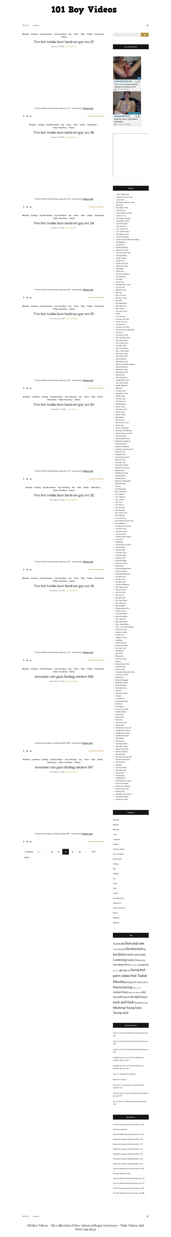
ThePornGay (120, 762)
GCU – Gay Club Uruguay (124, 627)
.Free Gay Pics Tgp (122, 319)
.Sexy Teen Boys (121, 377)
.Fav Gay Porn (120, 316)
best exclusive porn (122, 457)
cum (142, 954)
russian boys (121, 992)
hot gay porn (120, 635)
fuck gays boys (120, 576)
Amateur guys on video (123, 433)
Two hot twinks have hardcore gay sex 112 (64, 495)
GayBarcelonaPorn (122, 608)
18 (80, 852)
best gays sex (120, 462)
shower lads (119, 725)
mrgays (118, 661)
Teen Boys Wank (121, 744)
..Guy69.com (120, 245)
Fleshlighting (134, 965)
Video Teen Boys (60, 127)
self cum (132, 992)
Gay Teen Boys (60, 34)
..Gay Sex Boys (120, 226)
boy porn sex (120, 507)
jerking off (130, 982)
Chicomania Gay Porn (123, 545)
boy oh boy (119, 505)
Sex (70, 34)
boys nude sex (120, 518)
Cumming (35, 397)
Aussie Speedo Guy (122, 438)
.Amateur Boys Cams (123, 285)
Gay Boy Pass (120, 579)
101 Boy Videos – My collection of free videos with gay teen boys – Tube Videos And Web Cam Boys (85, 1227)
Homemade (117, 859)
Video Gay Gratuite (122, 786)
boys (122, 954)
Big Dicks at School (122, 468)
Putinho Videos (121, 712)
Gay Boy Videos (45, 34)
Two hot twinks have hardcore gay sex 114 (64, 223)
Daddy (130, 959)
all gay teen (119, 425)
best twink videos (121, 465)
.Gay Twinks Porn (121, 343)
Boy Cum (118, 502)
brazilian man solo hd (123, 526)
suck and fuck (123, 1002)
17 (73, 852)
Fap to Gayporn (121, 571)
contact (36, 25)
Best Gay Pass (120, 460)
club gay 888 (120, 550)
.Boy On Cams (120, 295)
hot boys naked (121, 632)
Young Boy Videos (122, 797)
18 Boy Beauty (120, 404)
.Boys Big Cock (120, 306)
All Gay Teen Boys (122, 428)
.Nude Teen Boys (121, 367)
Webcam (116, 923)
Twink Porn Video (121, 783)
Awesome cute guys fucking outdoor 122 (128, 1164)
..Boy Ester (119, 205)
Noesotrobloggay (121, 680)
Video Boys (99, 34)
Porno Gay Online (121, 709)
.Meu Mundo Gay (121, 362)
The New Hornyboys (122, 759)
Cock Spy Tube (120, 553)
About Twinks (120, 415)
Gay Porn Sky (120, 592)
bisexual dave (120, 476)
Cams (115, 834)
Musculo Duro (120, 667)
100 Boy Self (120, 396)
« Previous (29, 852)
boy (115, 954)
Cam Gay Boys (120, 534)
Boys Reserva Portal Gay (124, 521)
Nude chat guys (121, 685)
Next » (27, 857)
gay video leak (120, 603)
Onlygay (118, 696)
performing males (121, 701)
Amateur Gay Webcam (123, 431)
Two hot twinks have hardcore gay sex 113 (64, 404)
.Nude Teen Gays (121, 370)
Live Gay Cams (120, 648)
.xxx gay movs (120, 391)
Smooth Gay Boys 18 (123, 728)
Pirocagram (119, 706)
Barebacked (134, 949)
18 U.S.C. (25, 25)
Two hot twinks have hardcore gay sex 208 (128, 1193)
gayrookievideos (121, 616)
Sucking (138, 1002)
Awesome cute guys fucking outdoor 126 (128, 1139)
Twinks (90, 34)
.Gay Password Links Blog (124, 330)
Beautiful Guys (120, 454)
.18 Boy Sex (119, 271)
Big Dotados (120, 470)
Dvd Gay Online (121, 563)
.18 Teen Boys (120, 277)
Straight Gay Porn (119, 1058)
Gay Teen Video (121, 600)
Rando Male (119, 717)
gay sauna (116, 970)
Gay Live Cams (120, 590)
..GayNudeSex (120, 242)
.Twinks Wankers (121, 385)
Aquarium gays (120, 436)
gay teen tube (120, 598)
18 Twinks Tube (121, 409)
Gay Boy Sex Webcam (127, 1074)
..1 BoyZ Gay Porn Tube (124, 197)
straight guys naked (122, 733)
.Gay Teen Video (121, 340)
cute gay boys (120, 558)
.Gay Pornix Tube (121, 335)
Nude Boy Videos (121, 683)
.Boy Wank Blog (121, 303)
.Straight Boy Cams (122, 380)
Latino (145, 982)
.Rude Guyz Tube (121, 372)
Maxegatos (119, 651)
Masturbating (122, 987)
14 (52, 852)
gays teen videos (121, 622)
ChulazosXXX (120, 547)
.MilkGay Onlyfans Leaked (124, 364)
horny (135, 970)
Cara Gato (119, 539)
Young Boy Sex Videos (123, 794)
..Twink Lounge (120, 258)
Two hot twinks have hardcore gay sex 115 (64, 314)
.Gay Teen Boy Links (122, 338)
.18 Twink (119, 279)
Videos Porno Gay (122, 789)
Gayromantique (121, 614)
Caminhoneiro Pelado (123, 537)
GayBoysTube (120, 611)
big (144, 949)
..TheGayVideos (121, 255)
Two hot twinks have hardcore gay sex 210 (128, 1183)
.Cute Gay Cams (121, 311)
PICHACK (118, 704)
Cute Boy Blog (120, 555)
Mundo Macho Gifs (122, 664)
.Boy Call (118, 293)
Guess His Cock (121, 629)
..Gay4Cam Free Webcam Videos (127, 240)
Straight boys (138, 996)
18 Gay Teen (120, 407)
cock (129, 954)
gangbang (143, 964)
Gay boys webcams (120, 1129)
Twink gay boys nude (123, 781)
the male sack (120, 754)
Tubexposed (120, 775)
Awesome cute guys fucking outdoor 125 (128, 1149)
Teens (76, 34)
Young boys (134, 1007)
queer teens (119, 714)
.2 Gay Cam (119, 282)
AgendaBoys (120, 417)
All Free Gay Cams (122, 423)
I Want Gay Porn (121, 638)
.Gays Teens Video (122, 351)
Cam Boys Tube (121, 531)
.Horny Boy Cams (121, 354)
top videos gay (120, 770)
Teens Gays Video (122, 749)
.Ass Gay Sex (120, 287)
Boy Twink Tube (121, 513)
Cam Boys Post (121, 529)
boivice (118, 486)
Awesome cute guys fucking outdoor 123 (128, 1159)
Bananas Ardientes (122, 446)
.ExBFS (117, 314)
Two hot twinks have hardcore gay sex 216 (128, 1124)
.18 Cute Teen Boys (122, 274)
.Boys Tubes (119, 308)
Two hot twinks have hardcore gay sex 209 (128, 1188)
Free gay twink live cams (122, 1173)
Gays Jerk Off (120, 619)
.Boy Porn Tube (121, 298)
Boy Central (119, 494)
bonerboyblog (120, 489)
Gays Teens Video (122, 624)
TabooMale (119, 738)
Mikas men (119, 656)
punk (139, 988)
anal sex (138, 943)
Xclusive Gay (120, 791)
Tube (83, 34)
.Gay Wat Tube (120, 346)
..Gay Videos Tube (122, 234)
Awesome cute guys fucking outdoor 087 (64, 767)
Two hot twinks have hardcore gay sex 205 (128, 1169)
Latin (139, 982)
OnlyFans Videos (121, 693)
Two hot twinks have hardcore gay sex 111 (64, 586)
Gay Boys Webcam (122, 584)
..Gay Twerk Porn (121, 229)
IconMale (118, 640)
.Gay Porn (119, 332)
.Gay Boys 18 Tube (122, 327)
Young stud (120, 1012)
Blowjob (25, 34)
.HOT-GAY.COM (121, 356)
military (134, 988)
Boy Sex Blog (120, 510)
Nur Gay (118, 691)
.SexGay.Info (120, 375)
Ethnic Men (119, 566)
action (126, 943)
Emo (144, 960)
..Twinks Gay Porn (121, 263)
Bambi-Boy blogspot (123, 441)
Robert (115, 1079)
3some (117, 943)
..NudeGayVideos (121, 247)
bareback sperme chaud (124, 449)
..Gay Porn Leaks (121, 224)
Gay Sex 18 (119, 595)
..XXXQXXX (119, 269)
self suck (138, 992)
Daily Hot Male (120, 561)
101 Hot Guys (120, 399)
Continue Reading (95, 116)
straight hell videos (122, 736)
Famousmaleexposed (123, 568)
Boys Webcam (120, 523)
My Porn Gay (120, 669)
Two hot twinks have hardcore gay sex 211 (128, 1178)
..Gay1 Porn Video (122, 237)
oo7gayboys (120, 698)
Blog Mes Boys (120, 484)
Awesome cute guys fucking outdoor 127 (128, 1144)
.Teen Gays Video (121, 383)
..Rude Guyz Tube (121, 250)
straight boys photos (123, 730)
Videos (64, 37)
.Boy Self (118, 301)
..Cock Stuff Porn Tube (123, 213)
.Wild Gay (118, 388)
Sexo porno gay (121, 722)
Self (114, 869)
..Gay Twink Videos (122, 231)
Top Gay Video (121, 768)
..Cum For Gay (120, 216)
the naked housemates (123, 757)
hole (128, 970)
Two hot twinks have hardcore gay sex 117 (64, 42)
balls (123, 949)
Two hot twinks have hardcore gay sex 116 (64, 132)
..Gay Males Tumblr (122, 221)
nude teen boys (121, 688)
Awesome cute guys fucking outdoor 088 (63, 676)
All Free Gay (119, 420)
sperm (126, 996)
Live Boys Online (121, 645)
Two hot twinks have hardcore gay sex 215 (128, 1134)
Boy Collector (120, 497)
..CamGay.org (120, 210)
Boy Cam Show (120, 492)
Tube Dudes (119, 773)
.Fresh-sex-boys (121, 322)
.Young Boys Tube (121, 393)
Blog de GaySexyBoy (123, 481)
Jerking (115, 864)
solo (120, 996)
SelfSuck (116, 874)
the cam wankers (121, 752)
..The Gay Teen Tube (122, 253)
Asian (115, 949)
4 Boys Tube (120, 412)
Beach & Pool (120, 452)
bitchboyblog (120, 478)
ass (119, 949)
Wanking (116, 918)
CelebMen (119, 542)
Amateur (116, 820)
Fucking (34, 34)
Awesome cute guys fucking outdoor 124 (128, 1154)
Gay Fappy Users (121, 587)
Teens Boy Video (121, 746)
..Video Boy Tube (121, 266)
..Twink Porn (119, 261)
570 (93, 852)
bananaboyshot (121, 444)
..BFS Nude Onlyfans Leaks (125, 202)
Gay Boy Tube (120, 582)
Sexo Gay (118, 720)
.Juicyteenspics (120, 359)
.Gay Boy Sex (120, 324)
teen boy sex (120, 741)
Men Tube (119, 653)
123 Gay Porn (120, 401)
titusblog (118, 765)
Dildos (138, 960)
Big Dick (116, 825)
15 (59, 852)
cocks (136, 954)
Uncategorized (118, 898)
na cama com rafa (121, 675)
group (123, 970)
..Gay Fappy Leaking (122, 218)
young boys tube (121, 799)
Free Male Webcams (122, 574)
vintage (145, 1003)
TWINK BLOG (120, 778)
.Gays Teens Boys (121, 348)
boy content (119, 499)
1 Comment (72, 409)
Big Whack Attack (121, 473)
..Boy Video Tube (121, 208)
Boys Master (120, 515)
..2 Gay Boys (120, 200)
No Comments (71, 46)
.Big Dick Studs (120, 290)
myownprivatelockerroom (125, 672)
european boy (121, 964)
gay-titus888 (120, 606)
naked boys (119, 677)
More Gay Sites (121, 659)
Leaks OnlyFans (121, 643)
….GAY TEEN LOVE (122, 194)
